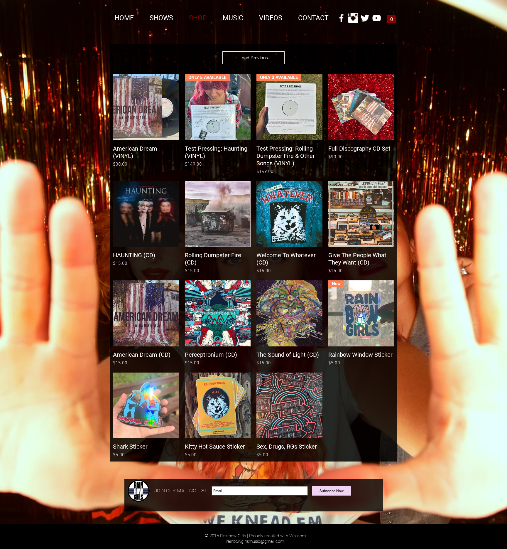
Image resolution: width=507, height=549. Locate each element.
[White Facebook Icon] (341, 18)
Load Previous (253, 57)
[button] (391, 17)
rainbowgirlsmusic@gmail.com (255, 541)
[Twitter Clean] (365, 18)
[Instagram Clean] (353, 18)
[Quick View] (146, 107)
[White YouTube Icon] (376, 18)
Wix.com (297, 535)
